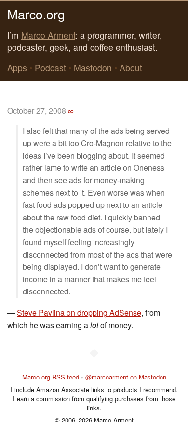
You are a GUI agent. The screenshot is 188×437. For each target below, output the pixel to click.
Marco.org (36, 14)
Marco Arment (48, 35)
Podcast (50, 67)
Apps (17, 67)
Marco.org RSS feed (50, 376)
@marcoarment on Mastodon (125, 376)
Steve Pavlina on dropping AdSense (79, 312)
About (131, 67)
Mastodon (93, 67)
